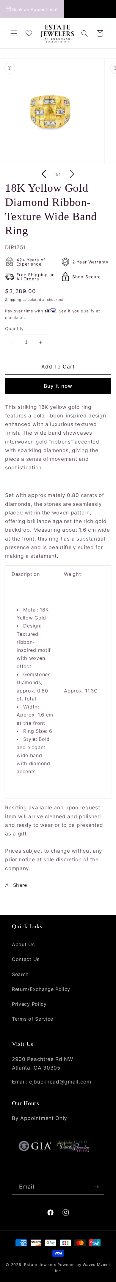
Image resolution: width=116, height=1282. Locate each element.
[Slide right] (72, 174)
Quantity (14, 328)
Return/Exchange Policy (41, 989)
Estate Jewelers (40, 1264)
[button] (13, 33)
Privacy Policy (29, 1004)
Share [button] (20, 885)
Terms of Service (32, 1019)
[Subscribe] (96, 1187)
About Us (23, 944)
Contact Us (26, 959)
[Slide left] (44, 174)
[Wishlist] (28, 33)
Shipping (13, 300)
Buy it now (58, 386)
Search (20, 974)
